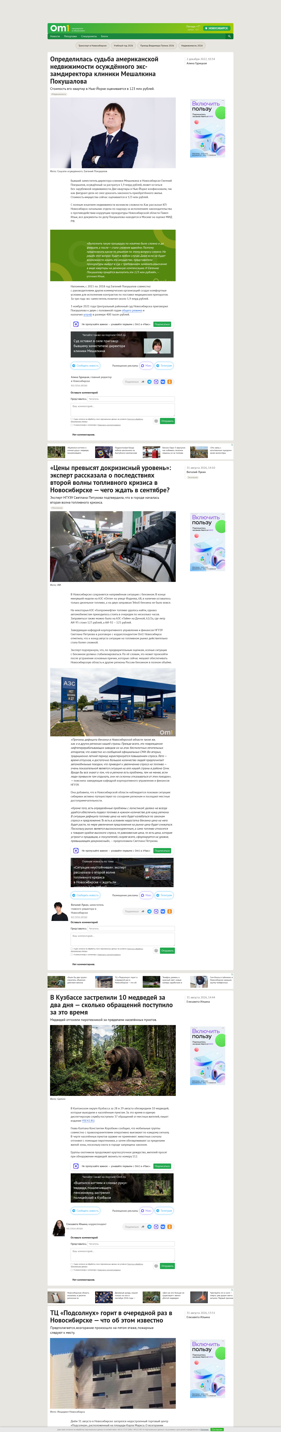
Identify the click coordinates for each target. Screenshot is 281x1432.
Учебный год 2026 (123, 45)
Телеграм (166, 365)
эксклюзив (193, 477)
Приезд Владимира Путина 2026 (157, 45)
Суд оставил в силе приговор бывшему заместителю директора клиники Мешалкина (99, 346)
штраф (87, 314)
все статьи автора (79, 385)
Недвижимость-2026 (192, 45)
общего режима (132, 310)
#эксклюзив (57, 508)
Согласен (217, 1429)
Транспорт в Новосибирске (92, 45)
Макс (148, 365)
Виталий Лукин (196, 472)
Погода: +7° (193, 28)
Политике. (205, 1429)
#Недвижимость (59, 94)
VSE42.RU (88, 1121)
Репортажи (70, 36)
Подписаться (162, 324)
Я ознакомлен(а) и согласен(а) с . (97, 425)
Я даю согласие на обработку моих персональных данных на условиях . (107, 420)
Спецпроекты (89, 36)
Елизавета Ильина (198, 1002)
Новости (55, 36)
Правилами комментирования (109, 425)
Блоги (104, 36)
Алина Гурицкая (197, 63)
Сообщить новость (88, 365)
